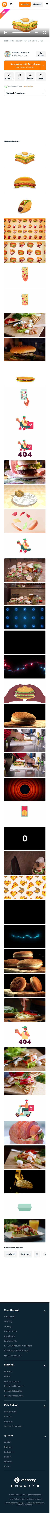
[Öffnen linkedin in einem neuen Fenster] (20, 1485)
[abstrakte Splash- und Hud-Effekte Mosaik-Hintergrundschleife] (24, 616)
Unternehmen (10, 1330)
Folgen (41, 55)
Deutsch (8, 1455)
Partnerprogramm (12, 1380)
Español (7, 1446)
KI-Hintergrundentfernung (16, 1349)
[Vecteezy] (4, 4)
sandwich (10, 1253)
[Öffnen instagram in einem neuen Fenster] (15, 1485)
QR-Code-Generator (13, 1354)
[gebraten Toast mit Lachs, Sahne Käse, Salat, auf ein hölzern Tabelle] (24, 324)
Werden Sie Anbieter (13, 1425)
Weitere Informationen (16, 92)
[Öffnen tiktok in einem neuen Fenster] (28, 1485)
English (7, 1441)
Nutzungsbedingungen (14, 1501)
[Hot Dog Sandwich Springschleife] (24, 179)
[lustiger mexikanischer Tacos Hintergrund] (24, 204)
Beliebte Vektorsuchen (14, 1385)
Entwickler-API (10, 1340)
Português (8, 1451)
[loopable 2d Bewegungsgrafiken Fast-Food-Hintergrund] (24, 228)
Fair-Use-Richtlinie (24, 1503)
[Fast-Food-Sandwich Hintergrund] (24, 155)
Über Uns (8, 1420)
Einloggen (37, 4)
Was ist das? (28, 87)
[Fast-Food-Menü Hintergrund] (24, 373)
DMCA (7, 1375)
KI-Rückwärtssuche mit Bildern (18, 1344)
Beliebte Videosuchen (14, 1394)
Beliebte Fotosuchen (13, 1390)
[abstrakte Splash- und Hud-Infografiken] (24, 641)
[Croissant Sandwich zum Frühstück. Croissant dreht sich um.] (24, 1131)
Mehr (6, 1465)
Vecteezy (8, 1320)
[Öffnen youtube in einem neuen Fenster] (37, 1485)
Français (8, 1460)
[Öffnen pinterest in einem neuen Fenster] (24, 1485)
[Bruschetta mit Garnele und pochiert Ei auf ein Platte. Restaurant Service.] (24, 1229)
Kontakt (7, 1415)
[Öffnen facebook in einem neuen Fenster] (11, 1485)
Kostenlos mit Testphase (25, 65)
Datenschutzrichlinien (34, 1501)
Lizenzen (8, 1370)
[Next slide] (39, 1253)
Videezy (7, 1325)
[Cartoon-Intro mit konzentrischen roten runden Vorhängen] (24, 788)
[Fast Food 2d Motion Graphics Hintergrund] (24, 251)
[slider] (21, 32)
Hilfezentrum (10, 1410)
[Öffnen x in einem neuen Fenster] (32, 1485)
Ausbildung (9, 1335)
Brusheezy (9, 1315)
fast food (25, 1253)
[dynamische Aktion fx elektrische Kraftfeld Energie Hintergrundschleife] (24, 665)
